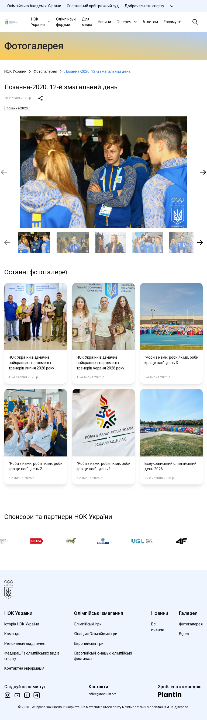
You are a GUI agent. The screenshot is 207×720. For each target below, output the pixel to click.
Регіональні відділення (24, 643)
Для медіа (87, 22)
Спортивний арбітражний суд (93, 6)
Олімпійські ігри (88, 624)
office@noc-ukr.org (102, 694)
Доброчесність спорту (144, 6)
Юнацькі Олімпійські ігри (95, 634)
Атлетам (150, 22)
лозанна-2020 (17, 108)
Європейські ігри (89, 643)
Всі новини (157, 627)
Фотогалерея (45, 71)
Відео (184, 634)
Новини (104, 22)
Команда (12, 634)
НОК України (38, 22)
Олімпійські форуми (66, 22)
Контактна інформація (24, 668)
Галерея (124, 22)
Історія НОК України (21, 624)
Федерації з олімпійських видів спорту (32, 656)
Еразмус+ (172, 22)
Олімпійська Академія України (34, 6)
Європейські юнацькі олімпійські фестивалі (103, 656)
